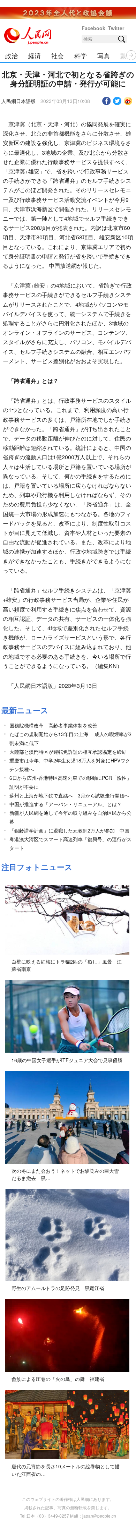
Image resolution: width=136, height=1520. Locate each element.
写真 (103, 55)
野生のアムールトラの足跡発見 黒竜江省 (58, 1287)
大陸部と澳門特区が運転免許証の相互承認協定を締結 (68, 751)
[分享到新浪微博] (128, 101)
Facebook (93, 28)
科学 (80, 55)
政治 (11, 55)
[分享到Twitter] (117, 101)
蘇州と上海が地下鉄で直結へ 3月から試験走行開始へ (69, 795)
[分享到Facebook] (106, 101)
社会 (57, 55)
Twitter (116, 28)
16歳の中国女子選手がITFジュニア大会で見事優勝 (67, 1060)
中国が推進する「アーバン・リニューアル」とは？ (65, 804)
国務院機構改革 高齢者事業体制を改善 (53, 725)
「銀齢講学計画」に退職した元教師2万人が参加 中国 (69, 830)
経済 (34, 55)
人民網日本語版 (18, 100)
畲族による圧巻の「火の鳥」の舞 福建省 (58, 1378)
